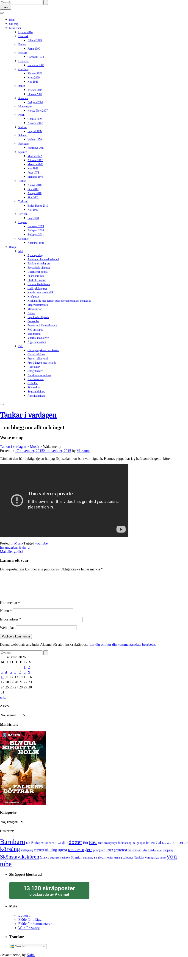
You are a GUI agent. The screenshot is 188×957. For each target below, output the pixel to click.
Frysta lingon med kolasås (42, 362)
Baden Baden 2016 (38, 205)
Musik (18, 543)
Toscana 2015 (35, 90)
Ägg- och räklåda (37, 342)
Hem (11, 19)
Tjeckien (23, 214)
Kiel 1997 (33, 209)
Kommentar (10, 603)
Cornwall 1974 (36, 57)
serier (159, 850)
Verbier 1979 (35, 139)
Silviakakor (34, 387)
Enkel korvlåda (36, 276)
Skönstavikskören (19, 857)
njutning (51, 850)
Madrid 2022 (35, 156)
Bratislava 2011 (36, 147)
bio (28, 843)
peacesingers (80, 849)
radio (131, 850)
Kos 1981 (33, 81)
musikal (39, 850)
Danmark (23, 36)
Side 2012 (33, 189)
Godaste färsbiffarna (39, 284)
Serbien (22, 127)
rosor (138, 850)
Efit (85, 843)
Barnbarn (12, 841)
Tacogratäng (34, 333)
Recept (13, 247)
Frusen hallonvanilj (38, 358)
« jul (3, 697)
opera (62, 849)
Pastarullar (33, 321)
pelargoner (99, 850)
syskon (99, 857)
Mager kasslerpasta (38, 304)
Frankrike (23, 61)
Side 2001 (33, 197)
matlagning (27, 850)
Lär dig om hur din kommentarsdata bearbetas (122, 644)
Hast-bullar (34, 366)
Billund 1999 (35, 40)
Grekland (23, 69)
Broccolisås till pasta (39, 267)
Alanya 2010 (34, 193)
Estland (22, 44)
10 (2, 677)
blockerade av (54, 892)
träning (118, 857)
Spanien (22, 152)
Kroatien (23, 98)
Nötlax (31, 313)
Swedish (20, 946)
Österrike (23, 238)
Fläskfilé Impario (37, 280)
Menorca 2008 (35, 164)
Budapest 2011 (36, 234)
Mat (20, 251)
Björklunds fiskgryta (39, 263)
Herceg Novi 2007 (38, 110)
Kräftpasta (33, 296)
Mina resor (15, 28)
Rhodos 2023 (35, 73)
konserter (180, 842)
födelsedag (125, 843)
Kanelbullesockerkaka (39, 375)
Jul (158, 842)
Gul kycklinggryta (37, 288)
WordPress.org (29, 928)
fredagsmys (110, 843)
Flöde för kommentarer (35, 924)
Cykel (58, 843)
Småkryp (65, 857)
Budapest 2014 (36, 230)
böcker (49, 843)
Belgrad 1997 (35, 131)
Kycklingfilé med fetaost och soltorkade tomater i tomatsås (59, 300)
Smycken (54, 857)
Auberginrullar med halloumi (43, 259)
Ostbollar (33, 383)
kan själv (166, 843)
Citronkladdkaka (36, 354)
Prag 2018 (33, 218)
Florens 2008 (35, 94)
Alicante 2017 (35, 160)
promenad (120, 850)
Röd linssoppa (35, 329)
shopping (168, 850)
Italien (21, 85)
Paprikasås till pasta (38, 317)
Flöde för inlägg (29, 919)
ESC (93, 842)
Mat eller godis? (11, 551)
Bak (20, 346)
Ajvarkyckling (35, 255)
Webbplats (7, 628)
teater (109, 857)
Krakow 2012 (35, 123)
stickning (88, 857)
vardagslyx (152, 857)
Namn (6, 611)
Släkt (44, 857)
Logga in (24, 915)
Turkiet (22, 180)
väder (163, 857)
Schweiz (23, 135)
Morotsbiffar (34, 309)
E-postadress (10, 619)
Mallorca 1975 (35, 176)
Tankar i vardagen (28, 414)
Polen (21, 114)
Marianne (83, 451)
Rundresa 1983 (36, 65)
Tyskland (23, 201)
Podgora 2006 (35, 102)
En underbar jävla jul (15, 547)
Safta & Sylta (149, 850)
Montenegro (25, 106)
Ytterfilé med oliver (38, 338)
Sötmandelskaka (36, 391)
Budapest (37, 843)
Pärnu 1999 (34, 48)
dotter (75, 842)
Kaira (31, 955)
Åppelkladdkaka (36, 395)
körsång (10, 848)
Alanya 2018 (34, 185)
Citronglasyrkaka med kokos (43, 350)
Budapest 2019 (36, 226)
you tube (41, 543)
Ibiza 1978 (33, 172)
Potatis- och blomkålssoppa (42, 325)
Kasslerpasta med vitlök (40, 292)
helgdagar (139, 843)
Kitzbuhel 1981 (36, 242)
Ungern (22, 222)
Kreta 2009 (34, 77)
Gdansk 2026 (35, 119)
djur (65, 843)
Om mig (13, 23)
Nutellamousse (36, 379)
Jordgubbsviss (35, 371)
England (22, 52)
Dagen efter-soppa (37, 271)
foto (100, 843)
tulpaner (128, 857)
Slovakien (23, 143)
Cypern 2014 (25, 32)
